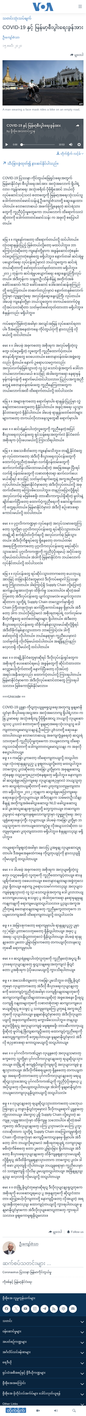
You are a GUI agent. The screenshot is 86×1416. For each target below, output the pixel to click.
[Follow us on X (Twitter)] (16, 1309)
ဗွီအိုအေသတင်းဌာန (23, 131)
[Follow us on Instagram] (35, 1309)
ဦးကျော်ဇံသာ (11, 37)
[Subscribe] (73, 1309)
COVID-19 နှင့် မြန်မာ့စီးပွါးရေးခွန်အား (34, 125)
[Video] (38, 1411)
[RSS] (54, 1309)
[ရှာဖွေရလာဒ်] (74, 1411)
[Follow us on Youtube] (25, 1309)
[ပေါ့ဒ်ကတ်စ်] (63, 1309)
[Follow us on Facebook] (6, 1309)
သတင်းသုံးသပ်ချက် (17, 18)
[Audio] (56, 1411)
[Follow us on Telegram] (44, 1309)
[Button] (76, 55)
